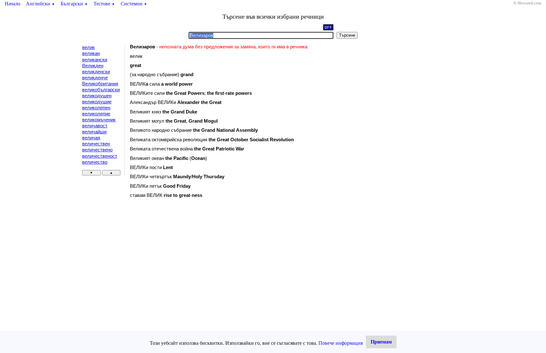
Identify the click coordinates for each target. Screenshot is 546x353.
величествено (97, 149)
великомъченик (99, 119)
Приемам (381, 341)
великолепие (96, 113)
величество (94, 162)
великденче (95, 77)
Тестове (104, 3)
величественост (99, 156)
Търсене (347, 35)
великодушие (97, 101)
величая (91, 137)
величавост (94, 125)
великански (94, 59)
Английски (40, 3)
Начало (12, 3)
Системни (134, 3)
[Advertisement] (183, 254)
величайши (94, 131)
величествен (96, 143)
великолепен (96, 107)
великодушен (97, 95)
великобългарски (101, 89)
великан (91, 53)
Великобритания (100, 83)
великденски (96, 71)
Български (74, 3)
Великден (92, 65)
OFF (328, 27)
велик (88, 47)
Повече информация (340, 343)
